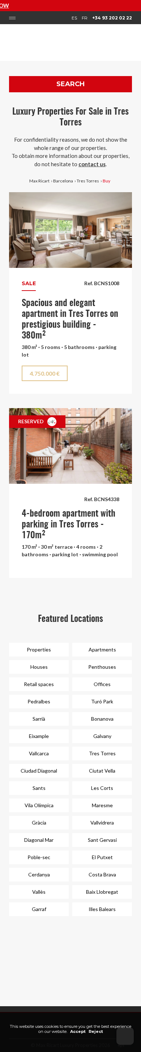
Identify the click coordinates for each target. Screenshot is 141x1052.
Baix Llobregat (102, 892)
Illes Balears (102, 909)
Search (70, 84)
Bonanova (102, 719)
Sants (39, 788)
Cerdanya (39, 874)
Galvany (102, 736)
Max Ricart (39, 181)
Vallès (39, 892)
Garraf (39, 909)
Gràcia (39, 822)
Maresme (102, 805)
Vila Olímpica (39, 805)
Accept (78, 1031)
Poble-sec (38, 857)
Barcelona (63, 181)
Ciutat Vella (102, 771)
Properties (39, 649)
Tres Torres (88, 181)
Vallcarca (39, 753)
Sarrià (39, 719)
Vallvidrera (102, 822)
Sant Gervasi (102, 840)
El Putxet (102, 857)
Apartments (102, 649)
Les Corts (102, 788)
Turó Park (102, 701)
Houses (39, 667)
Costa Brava (102, 874)
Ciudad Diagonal (39, 771)
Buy (106, 181)
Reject (96, 1031)
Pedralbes (38, 701)
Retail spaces (39, 684)
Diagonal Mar (39, 840)
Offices (102, 684)
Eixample (39, 736)
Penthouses (102, 667)
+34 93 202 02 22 (112, 18)
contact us (92, 164)
